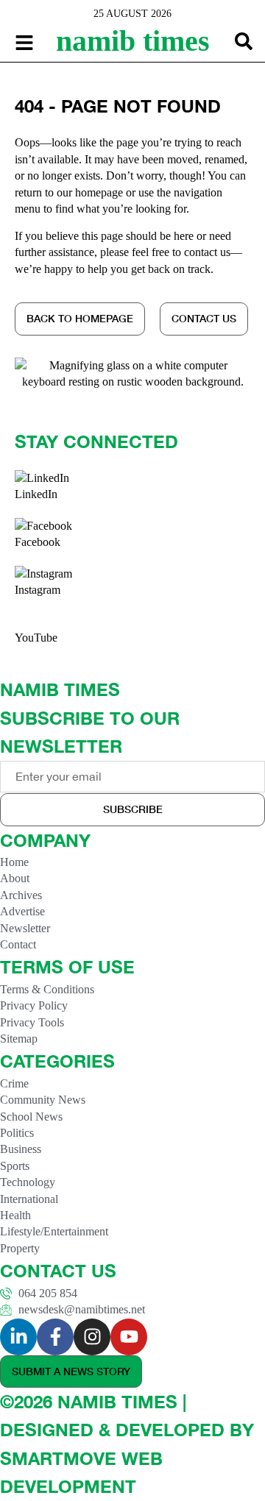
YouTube (36, 637)
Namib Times (133, 40)
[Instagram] (92, 1337)
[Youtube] (128, 1337)
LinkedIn (36, 494)
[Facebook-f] (55, 1337)
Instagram (37, 589)
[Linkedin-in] (18, 1337)
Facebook (37, 542)
